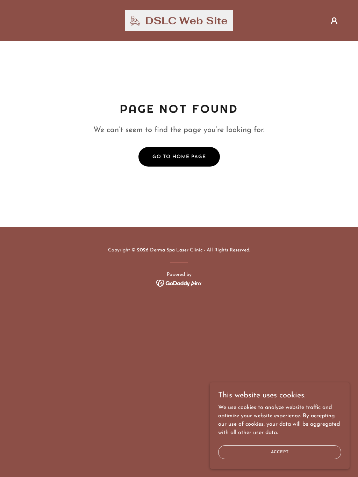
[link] (179, 20)
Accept (280, 452)
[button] (334, 21)
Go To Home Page (179, 157)
